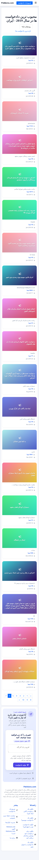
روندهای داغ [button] (27, 26)
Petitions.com (7, 3)
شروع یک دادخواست (24, 3)
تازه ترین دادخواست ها (23, 31)
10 (23, 700)
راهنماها (33, 805)
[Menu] (35, 3)
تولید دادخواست (20, 765)
